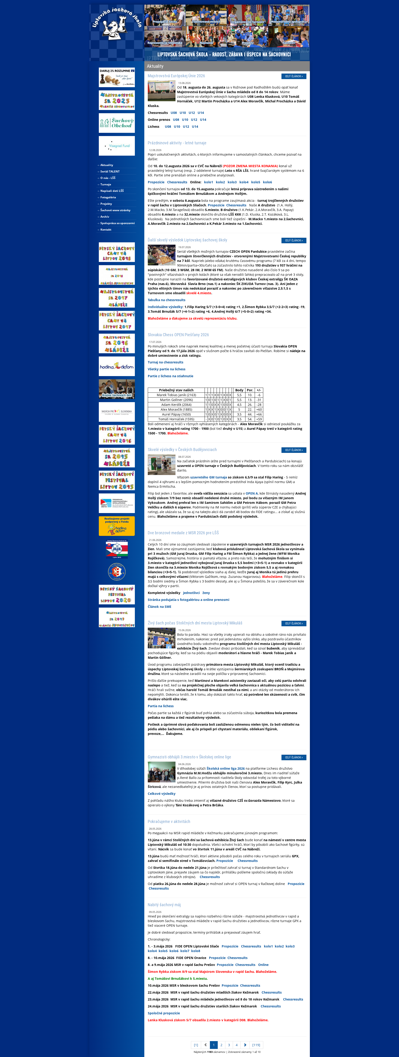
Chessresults (177, 182)
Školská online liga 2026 (226, 768)
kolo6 (267, 182)
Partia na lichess (161, 706)
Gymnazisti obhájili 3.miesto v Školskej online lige (189, 756)
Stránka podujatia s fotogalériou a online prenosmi (188, 599)
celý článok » (294, 76)
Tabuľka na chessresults (166, 300)
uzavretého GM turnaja (208, 477)
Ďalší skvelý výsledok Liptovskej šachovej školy (187, 240)
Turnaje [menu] (105, 184)
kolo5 (255, 182)
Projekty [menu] (106, 204)
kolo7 (184, 951)
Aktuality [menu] (106, 165)
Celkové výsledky (161, 793)
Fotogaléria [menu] (108, 197)
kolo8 (195, 951)
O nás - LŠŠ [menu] (107, 178)
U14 (201, 112)
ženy (206, 593)
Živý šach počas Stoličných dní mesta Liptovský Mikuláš (195, 623)
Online (263, 964)
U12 (192, 112)
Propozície (156, 182)
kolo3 (232, 182)
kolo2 (220, 182)
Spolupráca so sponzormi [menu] (117, 223)
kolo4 (243, 182)
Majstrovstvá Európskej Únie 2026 (176, 75)
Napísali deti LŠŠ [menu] (112, 191)
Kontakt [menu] (105, 230)
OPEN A (252, 493)
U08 (174, 112)
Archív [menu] (104, 217)
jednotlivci (191, 593)
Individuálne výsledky (165, 307)
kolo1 (208, 182)
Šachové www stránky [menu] (115, 210)
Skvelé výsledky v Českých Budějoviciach (182, 449)
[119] (256, 1045)
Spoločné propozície (164, 1013)
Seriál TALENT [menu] (110, 171)
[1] (196, 1045)
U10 (183, 112)
